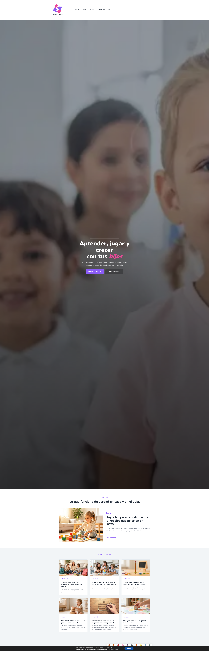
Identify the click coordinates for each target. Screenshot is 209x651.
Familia (92, 10)
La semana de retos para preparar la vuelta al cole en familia (71, 584)
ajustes (116, 649)
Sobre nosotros (145, 2)
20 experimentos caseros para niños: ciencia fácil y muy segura (104, 583)
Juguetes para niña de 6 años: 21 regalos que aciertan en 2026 (127, 520)
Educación (76, 10)
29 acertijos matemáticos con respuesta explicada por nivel (103, 622)
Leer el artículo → (111, 537)
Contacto (154, 2)
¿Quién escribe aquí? (114, 271)
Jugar (84, 10)
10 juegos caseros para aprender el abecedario (135, 622)
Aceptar (129, 648)
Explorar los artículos (94, 271)
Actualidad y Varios (104, 10)
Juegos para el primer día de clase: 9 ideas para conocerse (134, 583)
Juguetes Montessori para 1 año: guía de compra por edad (73, 622)
